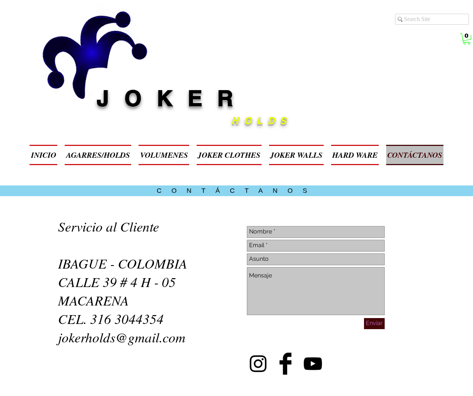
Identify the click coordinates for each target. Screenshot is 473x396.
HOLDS (261, 120)
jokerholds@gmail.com (122, 337)
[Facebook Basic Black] (285, 363)
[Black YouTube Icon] (313, 363)
